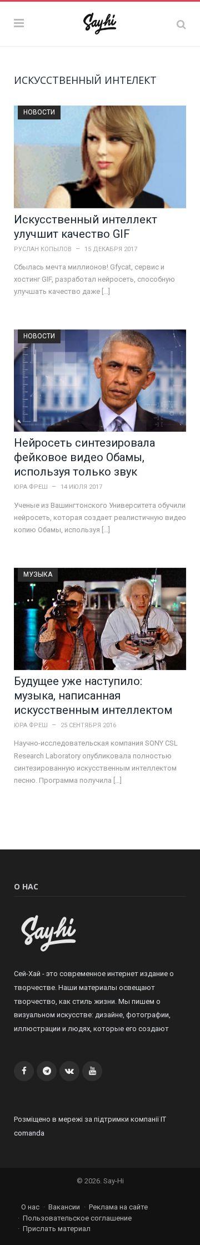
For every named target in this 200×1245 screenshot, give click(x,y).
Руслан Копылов (43, 249)
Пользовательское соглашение (77, 1218)
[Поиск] (181, 24)
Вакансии (64, 1207)
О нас (30, 1207)
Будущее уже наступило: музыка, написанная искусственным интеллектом (93, 695)
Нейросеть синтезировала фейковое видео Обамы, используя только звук (84, 457)
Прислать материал (57, 1228)
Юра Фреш (31, 487)
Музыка (37, 574)
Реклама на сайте (118, 1207)
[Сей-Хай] (100, 22)
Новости (39, 112)
